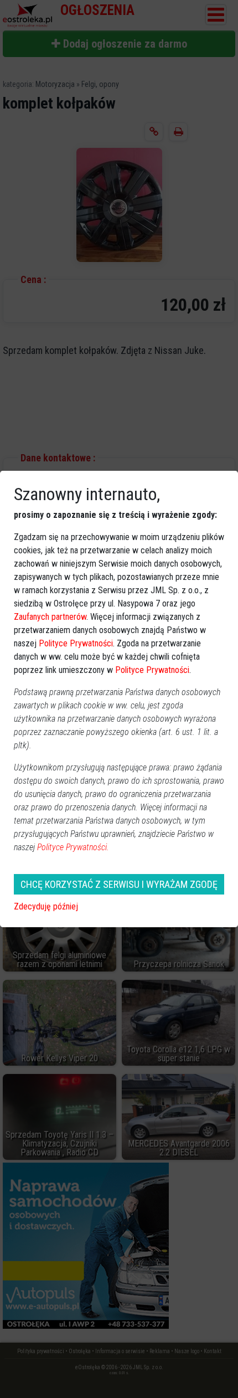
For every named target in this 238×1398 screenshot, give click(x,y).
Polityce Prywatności (76, 643)
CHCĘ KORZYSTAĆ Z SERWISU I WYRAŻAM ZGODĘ (119, 884)
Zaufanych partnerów (50, 616)
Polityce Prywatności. (73, 847)
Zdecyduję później (46, 906)
